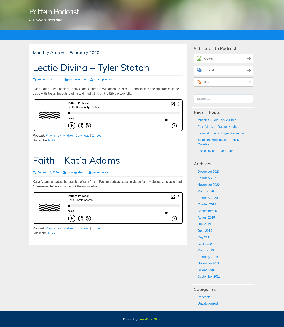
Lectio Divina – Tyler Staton (91, 67)
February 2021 (208, 178)
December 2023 (209, 171)
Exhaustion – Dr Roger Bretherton (221, 133)
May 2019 (204, 237)
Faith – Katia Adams (76, 160)
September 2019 (209, 211)
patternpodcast (103, 79)
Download (82, 135)
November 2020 (209, 184)
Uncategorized (77, 79)
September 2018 (209, 276)
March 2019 (206, 250)
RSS (51, 140)
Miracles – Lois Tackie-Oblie (217, 120)
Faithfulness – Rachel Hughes (218, 126)
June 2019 (205, 230)
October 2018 (207, 270)
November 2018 (209, 263)
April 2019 (205, 243)
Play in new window (59, 135)
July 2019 (204, 224)
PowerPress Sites (149, 319)
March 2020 (206, 191)
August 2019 (206, 217)
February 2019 (208, 257)
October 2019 (207, 204)
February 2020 (208, 197)
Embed (97, 135)
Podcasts (204, 297)
